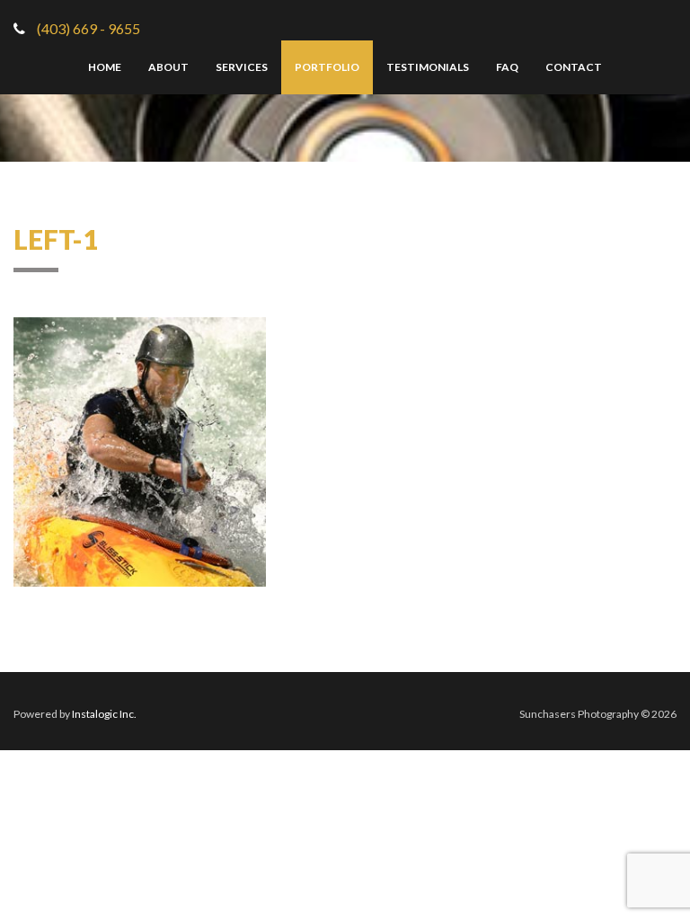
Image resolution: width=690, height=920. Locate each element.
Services (242, 67)
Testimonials (427, 67)
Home (104, 67)
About (168, 67)
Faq (507, 67)
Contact (573, 67)
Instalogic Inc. (104, 714)
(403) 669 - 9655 (87, 28)
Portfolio (327, 67)
